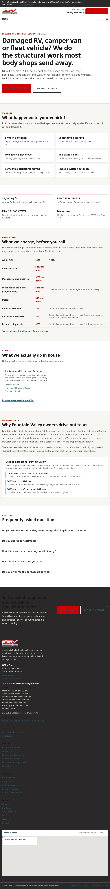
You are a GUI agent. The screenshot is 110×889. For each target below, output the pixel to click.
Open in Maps (10, 832)
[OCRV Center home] (9, 11)
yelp (34, 720)
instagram (16, 720)
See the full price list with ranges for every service (25, 331)
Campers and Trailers (11, 751)
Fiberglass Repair (13, 391)
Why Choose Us (9, 811)
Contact (5, 823)
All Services (7, 736)
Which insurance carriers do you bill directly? (29, 551)
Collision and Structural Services (23, 371)
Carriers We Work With (12, 792)
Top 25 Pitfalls (8, 781)
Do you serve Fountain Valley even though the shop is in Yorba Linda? (44, 530)
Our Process (7, 808)
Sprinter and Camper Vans (14, 755)
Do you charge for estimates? (20, 540)
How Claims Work (10, 785)
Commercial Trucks (10, 758)
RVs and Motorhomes (11, 747)
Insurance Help (9, 777)
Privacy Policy (76, 886)
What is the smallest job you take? (23, 561)
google (40, 720)
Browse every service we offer (18, 400)
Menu (55, 19)
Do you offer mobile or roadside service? (26, 571)
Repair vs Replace (10, 789)
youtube (6, 720)
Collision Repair (12, 384)
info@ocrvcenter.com (25, 4)
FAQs (4, 819)
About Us (6, 804)
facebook (26, 720)
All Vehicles (7, 766)
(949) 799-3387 (68, 609)
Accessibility (95, 886)
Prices (5, 815)
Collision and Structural (12, 732)
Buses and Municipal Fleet (14, 762)
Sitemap (105, 886)
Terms (86, 886)
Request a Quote (97, 11)
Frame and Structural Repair (18, 388)
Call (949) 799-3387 (16, 88)
